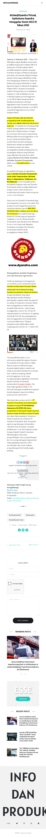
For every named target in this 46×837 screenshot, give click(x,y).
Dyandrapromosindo (15, 515)
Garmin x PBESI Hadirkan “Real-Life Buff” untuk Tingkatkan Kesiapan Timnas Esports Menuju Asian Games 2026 (28, 736)
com (26, 498)
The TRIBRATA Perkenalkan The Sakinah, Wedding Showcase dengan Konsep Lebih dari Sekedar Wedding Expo (29, 752)
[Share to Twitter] (23, 530)
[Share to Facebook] (19, 530)
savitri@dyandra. (18, 498)
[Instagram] (31, 823)
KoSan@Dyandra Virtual (16, 520)
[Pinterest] (24, 823)
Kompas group (30, 515)
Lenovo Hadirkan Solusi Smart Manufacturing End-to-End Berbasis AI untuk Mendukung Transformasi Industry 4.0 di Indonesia (23, 666)
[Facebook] (8, 823)
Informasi (23, 11)
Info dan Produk (10, 3)
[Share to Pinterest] (26, 530)
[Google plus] (38, 823)
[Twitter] (17, 823)
